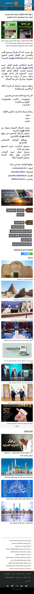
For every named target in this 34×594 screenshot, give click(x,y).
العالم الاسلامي (11, 210)
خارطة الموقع (10, 577)
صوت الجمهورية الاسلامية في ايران (19, 231)
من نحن (28, 581)
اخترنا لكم (20, 210)
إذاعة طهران (13, 58)
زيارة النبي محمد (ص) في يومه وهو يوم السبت (18, 477)
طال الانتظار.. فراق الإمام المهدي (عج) (21, 523)
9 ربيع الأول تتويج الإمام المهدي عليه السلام (19, 499)
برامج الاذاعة (21, 574)
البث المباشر (26, 577)
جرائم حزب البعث (24, 235)
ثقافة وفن (20, 214)
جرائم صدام (18, 222)
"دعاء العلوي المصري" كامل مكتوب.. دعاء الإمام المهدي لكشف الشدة (18, 454)
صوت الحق (12, 235)
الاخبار (28, 574)
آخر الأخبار (27, 532)
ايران (13, 574)
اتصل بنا (18, 577)
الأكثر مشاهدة (26, 536)
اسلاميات (7, 574)
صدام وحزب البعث (16, 227)
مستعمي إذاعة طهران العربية (20, 244)
